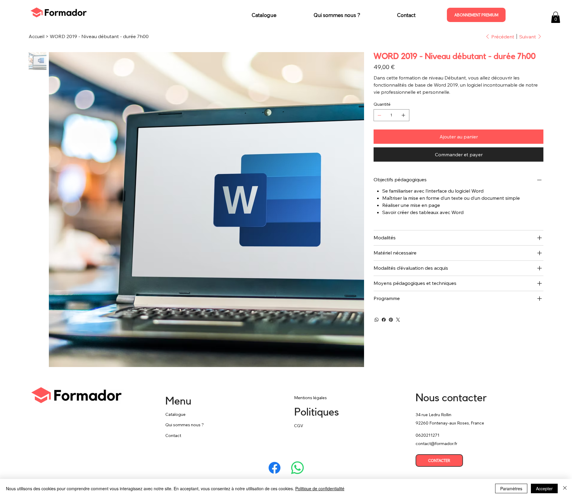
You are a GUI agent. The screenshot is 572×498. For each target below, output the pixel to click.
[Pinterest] (391, 320)
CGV (298, 425)
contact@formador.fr (436, 443)
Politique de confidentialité (319, 488)
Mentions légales (310, 397)
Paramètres (511, 488)
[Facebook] (384, 320)
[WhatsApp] (377, 320)
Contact (173, 435)
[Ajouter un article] (403, 115)
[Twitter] (398, 320)
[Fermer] (564, 488)
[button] (555, 17)
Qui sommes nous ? (184, 424)
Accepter (544, 488)
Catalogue (175, 414)
